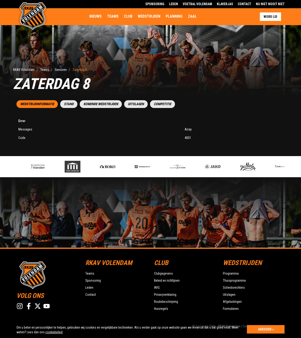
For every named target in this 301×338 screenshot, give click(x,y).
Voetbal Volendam (197, 4)
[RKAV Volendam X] (37, 306)
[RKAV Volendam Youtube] (46, 306)
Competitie (162, 104)
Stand (69, 104)
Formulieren (231, 309)
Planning (174, 16)
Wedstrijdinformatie (37, 104)
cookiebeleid (54, 332)
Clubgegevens (163, 273)
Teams (113, 16)
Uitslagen (136, 104)
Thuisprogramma (234, 280)
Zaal (192, 16)
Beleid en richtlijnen (167, 280)
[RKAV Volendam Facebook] (28, 306)
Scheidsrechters (234, 287)
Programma (231, 273)
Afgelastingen (232, 301)
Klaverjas (225, 4)
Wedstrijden (149, 16)
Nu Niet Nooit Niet (270, 4)
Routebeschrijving (166, 301)
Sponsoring (154, 4)
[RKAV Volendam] (47, 274)
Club (128, 16)
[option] (31, 166)
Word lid (270, 17)
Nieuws (95, 16)
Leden (173, 4)
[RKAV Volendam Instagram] (19, 306)
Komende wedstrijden (100, 104)
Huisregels (161, 309)
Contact (244, 4)
